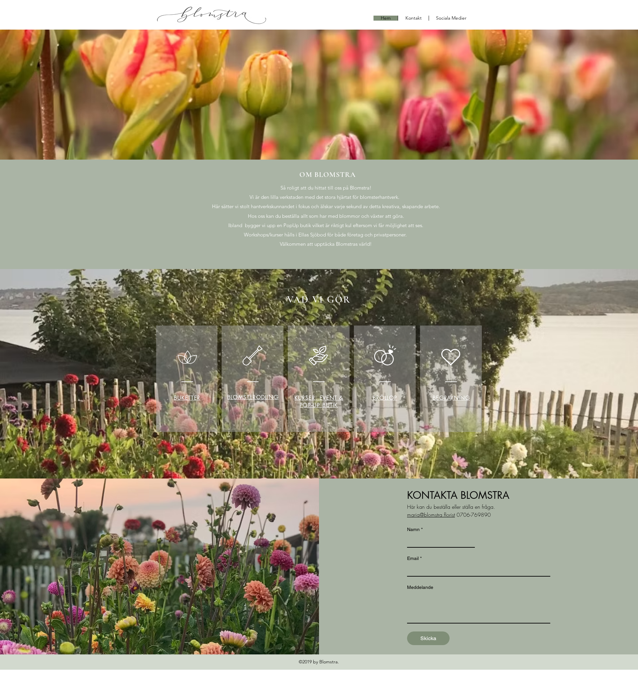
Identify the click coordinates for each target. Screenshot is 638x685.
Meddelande (420, 587)
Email (414, 558)
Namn (415, 529)
